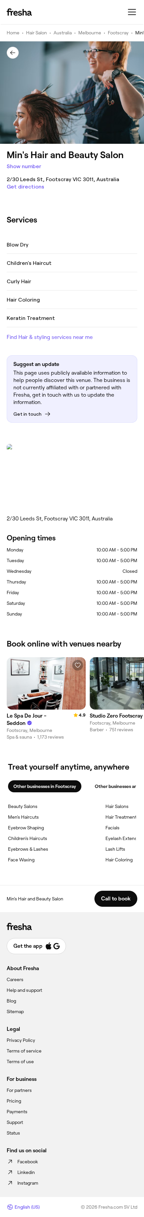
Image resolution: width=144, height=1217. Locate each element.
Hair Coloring (119, 859)
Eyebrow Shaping (26, 827)
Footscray (118, 32)
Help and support (24, 990)
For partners (19, 1090)
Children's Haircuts (27, 838)
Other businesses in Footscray (44, 786)
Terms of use (20, 1061)
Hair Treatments (122, 817)
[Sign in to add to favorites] (77, 665)
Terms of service (24, 1051)
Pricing (14, 1101)
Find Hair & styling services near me (50, 337)
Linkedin (26, 1172)
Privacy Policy (21, 1040)
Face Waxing (21, 859)
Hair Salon (36, 32)
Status (13, 1133)
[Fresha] (19, 12)
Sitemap (15, 1011)
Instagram (27, 1183)
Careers (15, 979)
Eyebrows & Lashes (28, 849)
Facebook (27, 1161)
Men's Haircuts (23, 817)
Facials (112, 827)
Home (13, 32)
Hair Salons (117, 806)
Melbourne (89, 32)
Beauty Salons (23, 806)
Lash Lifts (115, 849)
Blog (11, 1000)
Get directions (25, 186)
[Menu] (132, 12)
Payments (17, 1111)
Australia (63, 32)
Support (15, 1122)
